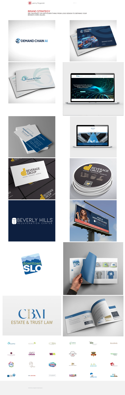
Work (74, 2)
